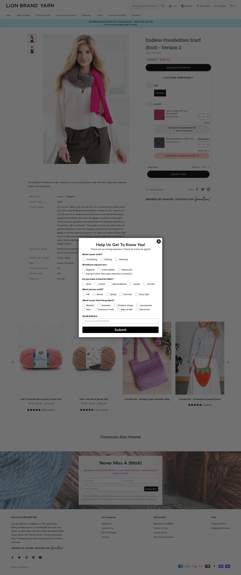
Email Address (89, 316)
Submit (120, 330)
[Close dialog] (158, 241)
